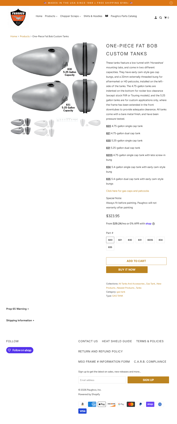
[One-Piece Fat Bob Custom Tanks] (56, 77)
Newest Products (126, 288)
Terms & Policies (150, 341)
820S (150, 240)
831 (140, 240)
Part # (109, 232)
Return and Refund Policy (100, 351)
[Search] (161, 18)
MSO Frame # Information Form (104, 361)
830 (130, 240)
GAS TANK (117, 295)
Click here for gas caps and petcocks (127, 190)
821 (120, 240)
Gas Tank (151, 283)
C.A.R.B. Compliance (150, 361)
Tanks (138, 288)
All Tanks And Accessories (132, 283)
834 (161, 240)
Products (25, 36)
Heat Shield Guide (117, 341)
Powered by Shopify (89, 394)
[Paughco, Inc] (18, 17)
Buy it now (127, 269)
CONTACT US (88, 341)
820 (110, 240)
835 (110, 247)
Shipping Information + (20, 320)
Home (13, 36)
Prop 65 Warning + (17, 308)
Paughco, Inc (94, 389)
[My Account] (156, 18)
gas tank (121, 292)
